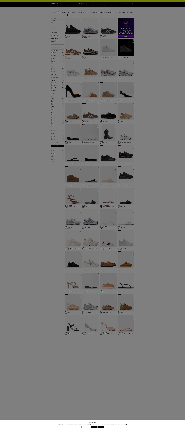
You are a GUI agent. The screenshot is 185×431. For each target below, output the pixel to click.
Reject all (93, 427)
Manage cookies (86, 427)
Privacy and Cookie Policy (123, 424)
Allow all (100, 427)
